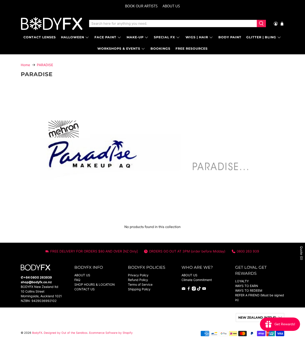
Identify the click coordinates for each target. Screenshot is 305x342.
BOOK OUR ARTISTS (141, 6)
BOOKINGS (160, 49)
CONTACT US (84, 289)
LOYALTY (242, 281)
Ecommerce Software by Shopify (111, 332)
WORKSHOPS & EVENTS (118, 49)
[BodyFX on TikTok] (199, 289)
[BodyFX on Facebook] (189, 289)
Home (25, 65)
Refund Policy (138, 280)
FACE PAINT (105, 37)
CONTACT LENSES (39, 37)
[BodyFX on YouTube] (204, 289)
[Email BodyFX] (184, 289)
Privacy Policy (138, 275)
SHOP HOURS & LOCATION (94, 284)
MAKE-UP (135, 37)
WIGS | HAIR (197, 37)
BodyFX (37, 332)
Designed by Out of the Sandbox (66, 332)
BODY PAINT (229, 37)
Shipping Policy (139, 289)
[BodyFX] (51, 23)
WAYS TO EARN (246, 286)
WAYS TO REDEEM (248, 290)
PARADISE (45, 65)
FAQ (77, 280)
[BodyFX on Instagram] (194, 289)
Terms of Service (140, 284)
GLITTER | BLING (261, 37)
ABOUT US (171, 6)
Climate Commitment (197, 280)
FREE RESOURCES (191, 49)
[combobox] (173, 23)
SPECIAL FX (164, 37)
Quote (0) (301, 253)
